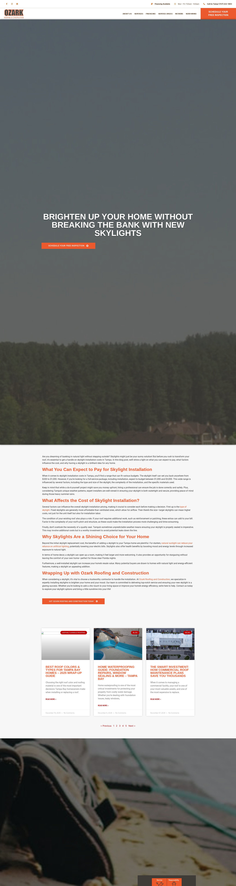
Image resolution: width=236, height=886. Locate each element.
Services (138, 14)
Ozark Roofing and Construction (154, 579)
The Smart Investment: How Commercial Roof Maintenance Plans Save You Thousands (169, 671)
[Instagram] (11, 4)
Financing (151, 14)
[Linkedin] (17, 4)
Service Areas (165, 14)
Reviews (179, 14)
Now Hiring (191, 14)
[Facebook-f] (6, 4)
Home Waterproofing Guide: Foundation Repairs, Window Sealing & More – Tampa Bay (117, 673)
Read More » (51, 699)
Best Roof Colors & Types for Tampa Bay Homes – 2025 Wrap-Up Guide (64, 671)
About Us (127, 14)
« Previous (106, 725)
